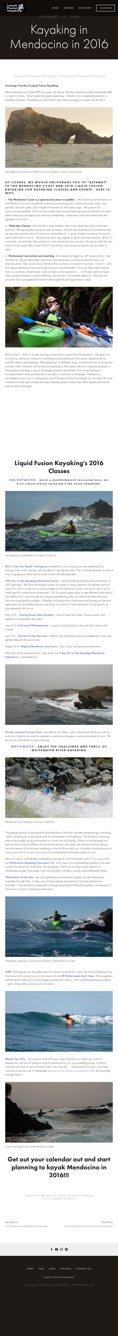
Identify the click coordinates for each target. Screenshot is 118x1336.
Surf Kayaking (66, 76)
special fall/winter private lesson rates (74, 1070)
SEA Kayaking (22, 480)
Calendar (106, 8)
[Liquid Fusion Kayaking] (56, 1249)
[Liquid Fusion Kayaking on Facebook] (51, 1249)
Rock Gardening (32, 76)
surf (45, 1198)
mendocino (73, 1195)
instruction (69, 1198)
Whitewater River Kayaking (90, 76)
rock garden (55, 1198)
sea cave (51, 1195)
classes (61, 1195)
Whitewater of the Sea (19, 877)
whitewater (86, 1195)
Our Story (85, 8)
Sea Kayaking (49, 76)
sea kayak (39, 1195)
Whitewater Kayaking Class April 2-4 (32, 862)
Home (55, 8)
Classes (17, 76)
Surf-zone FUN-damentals (33, 625)
